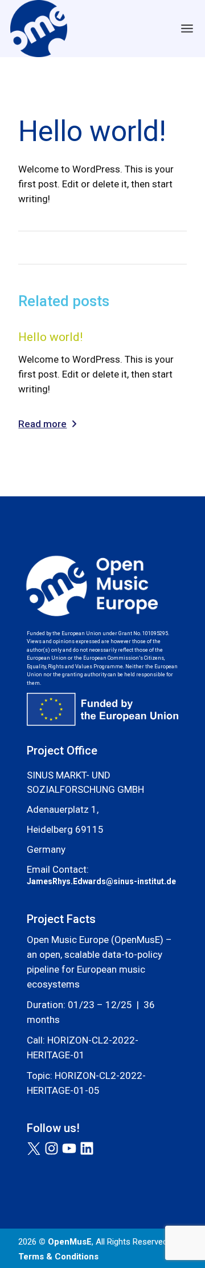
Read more (42, 424)
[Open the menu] (187, 28)
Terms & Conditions (58, 1256)
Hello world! (50, 337)
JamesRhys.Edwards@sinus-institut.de (102, 881)
